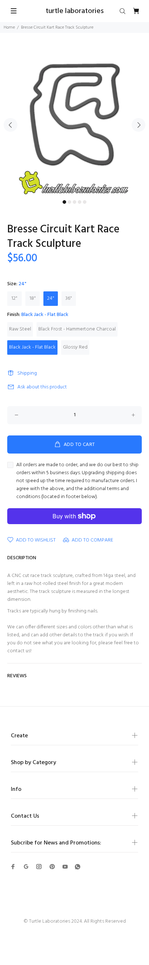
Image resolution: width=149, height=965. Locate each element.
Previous (10, 125)
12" (14, 298)
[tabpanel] (74, 121)
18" (33, 298)
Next (138, 125)
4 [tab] (79, 202)
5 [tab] (84, 202)
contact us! (19, 651)
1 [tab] (64, 202)
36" (68, 298)
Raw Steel (20, 329)
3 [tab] (74, 202)
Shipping (27, 373)
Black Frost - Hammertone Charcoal (77, 329)
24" (50, 298)
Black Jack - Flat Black (32, 347)
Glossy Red (75, 347)
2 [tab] (69, 202)
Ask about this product (42, 387)
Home (9, 27)
